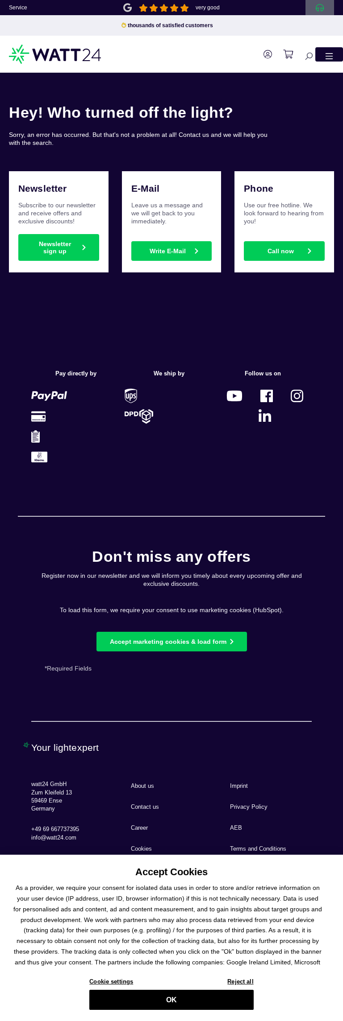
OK (171, 1000)
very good (208, 7)
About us (142, 786)
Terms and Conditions (258, 849)
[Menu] (329, 54)
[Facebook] (266, 396)
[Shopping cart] (283, 54)
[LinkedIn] (265, 416)
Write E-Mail (168, 251)
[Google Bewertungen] (127, 7)
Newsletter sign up (55, 247)
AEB (236, 828)
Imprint (239, 786)
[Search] (304, 54)
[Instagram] (297, 396)
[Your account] (263, 54)
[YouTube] (234, 396)
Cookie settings (111, 981)
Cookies (141, 849)
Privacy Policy (249, 807)
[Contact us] (319, 7)
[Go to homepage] (55, 54)
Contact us (145, 807)
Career (139, 828)
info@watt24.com (53, 838)
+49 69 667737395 (55, 829)
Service (18, 7)
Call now (281, 251)
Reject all (240, 981)
